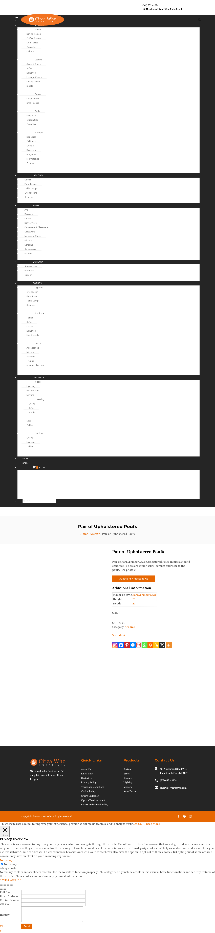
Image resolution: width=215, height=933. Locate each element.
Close (3, 926)
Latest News (87, 773)
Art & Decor (129, 791)
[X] (162, 645)
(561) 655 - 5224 (150, 5)
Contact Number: (10, 900)
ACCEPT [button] (139, 823)
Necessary (10, 864)
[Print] (150, 645)
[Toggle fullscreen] (4, 885)
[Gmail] (139, 645)
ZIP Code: (6, 904)
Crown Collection (90, 796)
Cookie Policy (88, 791)
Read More (153, 823)
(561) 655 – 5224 (168, 780)
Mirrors (127, 787)
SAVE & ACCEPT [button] (10, 880)
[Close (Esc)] (11, 885)
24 (133, 603)
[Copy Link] (156, 645)
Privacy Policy (88, 782)
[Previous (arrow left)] (1, 889)
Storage (127, 778)
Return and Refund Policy (94, 804)
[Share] (8, 885)
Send (27, 926)
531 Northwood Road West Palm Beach (162, 9)
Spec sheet (118, 635)
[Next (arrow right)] (4, 889)
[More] (168, 645)
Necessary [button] (6, 860)
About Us (86, 769)
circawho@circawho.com (173, 788)
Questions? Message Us (133, 578)
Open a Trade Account (93, 800)
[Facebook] (121, 645)
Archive (95, 533)
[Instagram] (115, 645)
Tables (127, 773)
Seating (127, 769)
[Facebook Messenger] (133, 645)
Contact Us (86, 778)
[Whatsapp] (144, 645)
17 (133, 599)
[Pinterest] (127, 645)
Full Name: (6, 892)
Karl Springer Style (144, 594)
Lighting (127, 782)
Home (84, 533)
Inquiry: (5, 914)
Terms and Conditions (92, 787)
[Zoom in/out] (1, 885)
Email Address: (9, 896)
